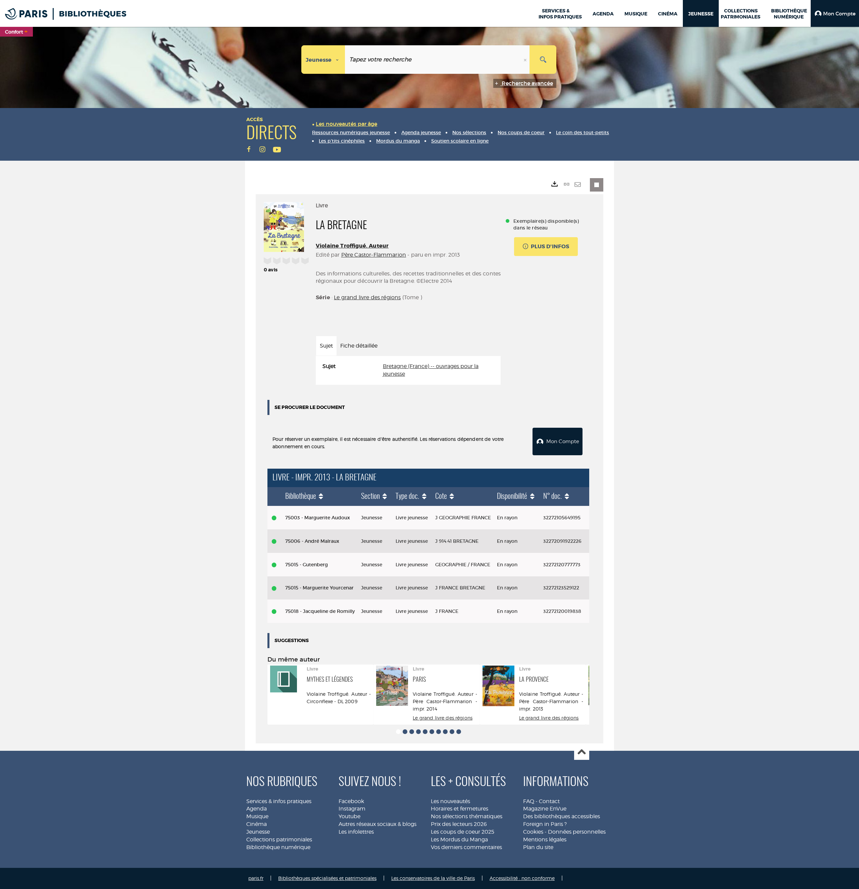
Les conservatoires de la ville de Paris (433, 878)
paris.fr (255, 878)
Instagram (352, 808)
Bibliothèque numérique (278, 847)
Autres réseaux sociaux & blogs (377, 824)
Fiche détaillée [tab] (358, 346)
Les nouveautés (450, 801)
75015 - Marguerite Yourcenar (319, 588)
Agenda (256, 808)
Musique (257, 816)
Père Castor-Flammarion (373, 255)
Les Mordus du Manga (459, 839)
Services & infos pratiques (278, 801)
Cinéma (256, 824)
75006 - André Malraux (312, 541)
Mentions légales (544, 839)
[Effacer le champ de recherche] (526, 59)
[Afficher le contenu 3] (411, 731)
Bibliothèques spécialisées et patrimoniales (327, 878)
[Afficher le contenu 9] (452, 731)
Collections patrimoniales (279, 839)
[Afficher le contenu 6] (432, 731)
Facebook (351, 801)
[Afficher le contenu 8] (445, 731)
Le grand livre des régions (367, 297)
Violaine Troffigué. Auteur (352, 245)
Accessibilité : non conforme (522, 878)
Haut (581, 752)
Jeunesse (258, 832)
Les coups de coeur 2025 (462, 832)
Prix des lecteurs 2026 (459, 824)
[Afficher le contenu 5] (425, 731)
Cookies (533, 832)
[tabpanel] (408, 370)
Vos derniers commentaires (466, 847)
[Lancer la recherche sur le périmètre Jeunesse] (542, 59)
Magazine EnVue (544, 808)
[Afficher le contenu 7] (438, 731)
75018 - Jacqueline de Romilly (320, 611)
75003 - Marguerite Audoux (317, 518)
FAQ (528, 801)
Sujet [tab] (326, 346)
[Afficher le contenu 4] (418, 731)
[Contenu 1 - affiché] (398, 731)
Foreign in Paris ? (545, 824)
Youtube (349, 816)
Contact (549, 801)
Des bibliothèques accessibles (561, 816)
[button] (835, 13)
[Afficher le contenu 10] (458, 731)
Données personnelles (577, 832)
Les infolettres (356, 832)
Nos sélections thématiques (466, 816)
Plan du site (538, 847)
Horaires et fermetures (459, 808)
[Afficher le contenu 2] (405, 731)
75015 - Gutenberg (306, 565)
